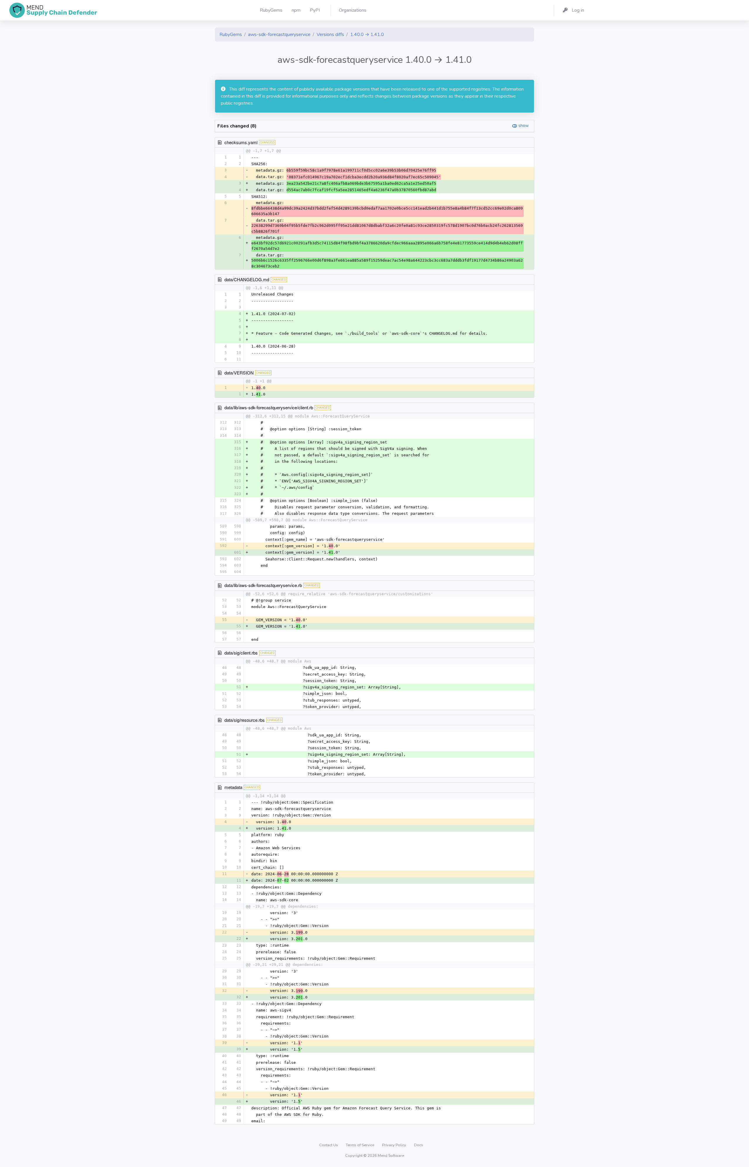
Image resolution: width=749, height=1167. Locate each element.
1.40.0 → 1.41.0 (367, 34)
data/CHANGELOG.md (246, 279)
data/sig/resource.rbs (244, 720)
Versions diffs (330, 34)
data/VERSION (239, 373)
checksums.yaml (240, 142)
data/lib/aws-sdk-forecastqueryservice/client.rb (268, 407)
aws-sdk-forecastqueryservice (279, 34)
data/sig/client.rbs (241, 653)
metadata (233, 787)
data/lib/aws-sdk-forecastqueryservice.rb (263, 585)
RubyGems (230, 34)
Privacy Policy (394, 1145)
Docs (418, 1145)
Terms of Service (360, 1145)
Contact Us (329, 1145)
